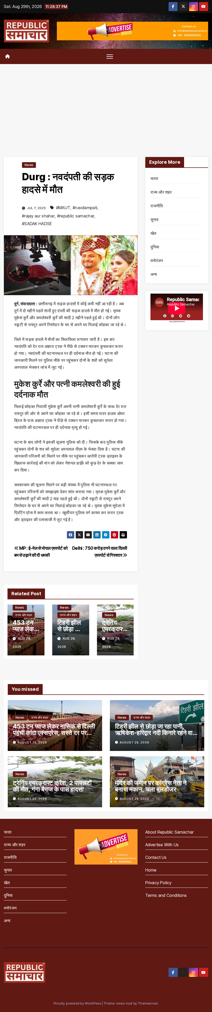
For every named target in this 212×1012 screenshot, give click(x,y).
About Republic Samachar (169, 832)
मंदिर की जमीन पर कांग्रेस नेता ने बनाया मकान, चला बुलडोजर (151, 786)
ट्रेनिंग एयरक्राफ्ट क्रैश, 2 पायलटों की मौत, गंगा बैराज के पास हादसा (52, 786)
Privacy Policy (158, 882)
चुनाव (154, 219)
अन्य (153, 274)
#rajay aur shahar (38, 215)
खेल (153, 233)
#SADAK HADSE (37, 223)
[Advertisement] (106, 103)
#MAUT (63, 207)
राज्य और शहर (23, 615)
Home (151, 870)
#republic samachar (75, 215)
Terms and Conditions (166, 895)
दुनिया (155, 246)
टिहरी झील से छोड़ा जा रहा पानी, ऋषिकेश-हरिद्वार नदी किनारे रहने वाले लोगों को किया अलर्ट (156, 733)
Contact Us (156, 857)
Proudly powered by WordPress (78, 1003)
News (29, 165)
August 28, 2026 (32, 742)
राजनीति (156, 205)
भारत (154, 178)
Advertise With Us (162, 844)
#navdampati (85, 207)
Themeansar (148, 1003)
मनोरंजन (156, 260)
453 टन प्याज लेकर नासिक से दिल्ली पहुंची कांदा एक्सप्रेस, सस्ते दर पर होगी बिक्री (54, 733)
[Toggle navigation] (109, 56)
